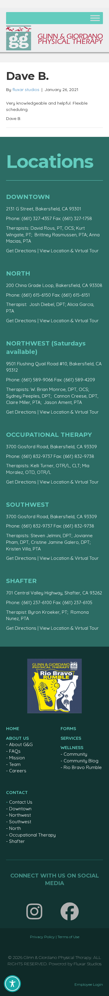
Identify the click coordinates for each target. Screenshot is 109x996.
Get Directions (21, 251)
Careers (17, 771)
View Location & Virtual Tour (69, 251)
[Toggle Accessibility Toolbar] (12, 983)
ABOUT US (17, 738)
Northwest (20, 815)
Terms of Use (68, 937)
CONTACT (17, 792)
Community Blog (81, 761)
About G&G (21, 744)
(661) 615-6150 (36, 295)
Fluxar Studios (87, 963)
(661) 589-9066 (37, 380)
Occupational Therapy (32, 835)
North (15, 828)
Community (75, 754)
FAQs (15, 751)
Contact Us (20, 802)
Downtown (20, 809)
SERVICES (71, 738)
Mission (17, 758)
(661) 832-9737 (36, 456)
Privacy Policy (42, 937)
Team (15, 764)
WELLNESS (72, 747)
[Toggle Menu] (95, 18)
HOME (12, 728)
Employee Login (88, 984)
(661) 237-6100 (36, 602)
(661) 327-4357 (36, 218)
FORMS (68, 728)
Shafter (17, 841)
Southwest (20, 821)
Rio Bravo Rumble (83, 767)
